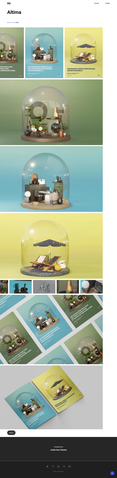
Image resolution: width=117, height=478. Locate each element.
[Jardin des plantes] (58, 449)
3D (13, 22)
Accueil (9, 22)
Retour (11, 433)
